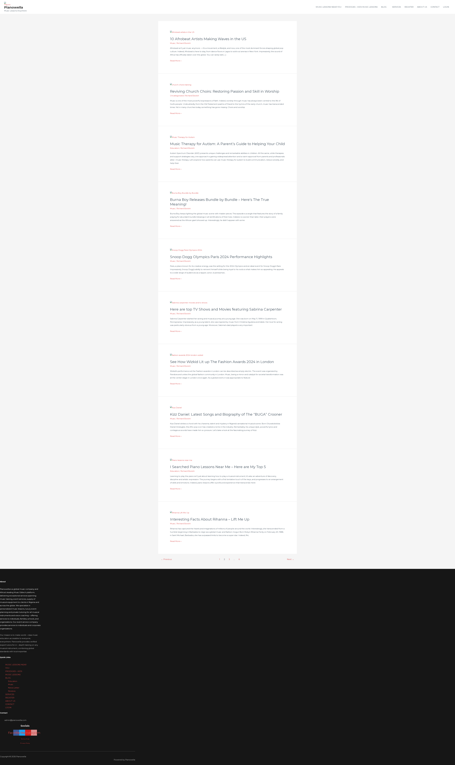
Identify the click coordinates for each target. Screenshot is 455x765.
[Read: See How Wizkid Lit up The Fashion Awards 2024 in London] (186, 355)
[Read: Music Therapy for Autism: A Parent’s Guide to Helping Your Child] (182, 137)
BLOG (384, 7)
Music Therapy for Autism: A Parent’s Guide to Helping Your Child (227, 144)
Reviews (11, 691)
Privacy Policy (25, 743)
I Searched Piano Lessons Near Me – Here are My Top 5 (218, 467)
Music (172, 43)
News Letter (13, 688)
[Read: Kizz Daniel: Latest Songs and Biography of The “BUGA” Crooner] (176, 407)
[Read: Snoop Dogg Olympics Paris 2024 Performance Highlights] (186, 250)
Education (174, 148)
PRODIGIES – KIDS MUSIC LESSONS (361, 7)
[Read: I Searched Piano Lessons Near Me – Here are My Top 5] (181, 460)
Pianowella (13, 7)
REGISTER (409, 7)
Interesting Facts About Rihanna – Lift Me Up (209, 519)
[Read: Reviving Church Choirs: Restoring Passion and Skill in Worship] (180, 84)
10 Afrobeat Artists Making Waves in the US (208, 39)
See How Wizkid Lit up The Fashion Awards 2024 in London (222, 362)
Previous (166, 559)
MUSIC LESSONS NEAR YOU (328, 7)
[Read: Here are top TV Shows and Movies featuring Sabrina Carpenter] (188, 302)
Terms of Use (25, 739)
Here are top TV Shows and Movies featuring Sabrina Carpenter (226, 309)
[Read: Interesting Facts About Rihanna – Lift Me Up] (179, 512)
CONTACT (435, 7)
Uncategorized (177, 96)
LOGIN (446, 7)
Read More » (175, 60)
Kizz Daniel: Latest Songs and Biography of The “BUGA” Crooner (226, 414)
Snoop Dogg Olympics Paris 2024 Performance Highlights (221, 257)
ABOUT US (422, 7)
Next (290, 559)
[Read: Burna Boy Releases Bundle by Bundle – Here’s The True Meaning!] (184, 193)
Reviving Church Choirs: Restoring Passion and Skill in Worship (224, 91)
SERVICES (396, 7)
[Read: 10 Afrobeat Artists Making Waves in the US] (182, 32)
